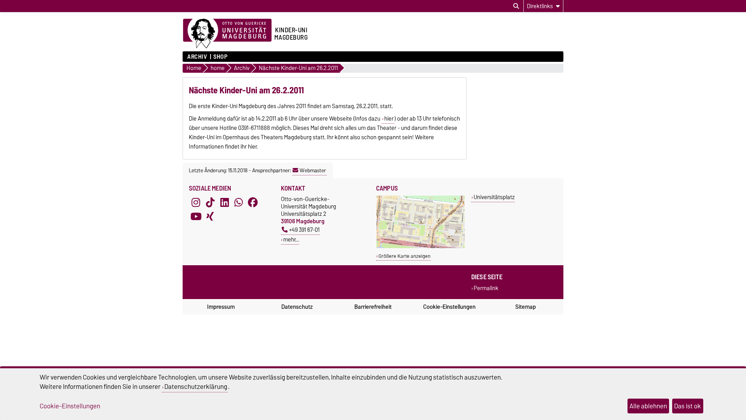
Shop (220, 56)
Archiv (197, 56)
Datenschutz (297, 307)
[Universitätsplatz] (420, 246)
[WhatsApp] (239, 202)
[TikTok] (210, 202)
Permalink (486, 288)
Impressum (221, 307)
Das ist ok (687, 406)
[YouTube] (196, 216)
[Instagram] (196, 202)
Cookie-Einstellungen (449, 307)
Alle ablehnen (648, 406)
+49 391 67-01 (304, 229)
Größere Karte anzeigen (404, 256)
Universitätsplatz (494, 197)
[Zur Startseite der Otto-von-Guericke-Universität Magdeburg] (227, 33)
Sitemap (525, 307)
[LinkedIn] (225, 202)
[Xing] (210, 216)
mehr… (291, 239)
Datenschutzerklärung (195, 386)
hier (389, 118)
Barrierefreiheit (373, 307)
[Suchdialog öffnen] (516, 6)
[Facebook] (253, 202)
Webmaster (313, 170)
